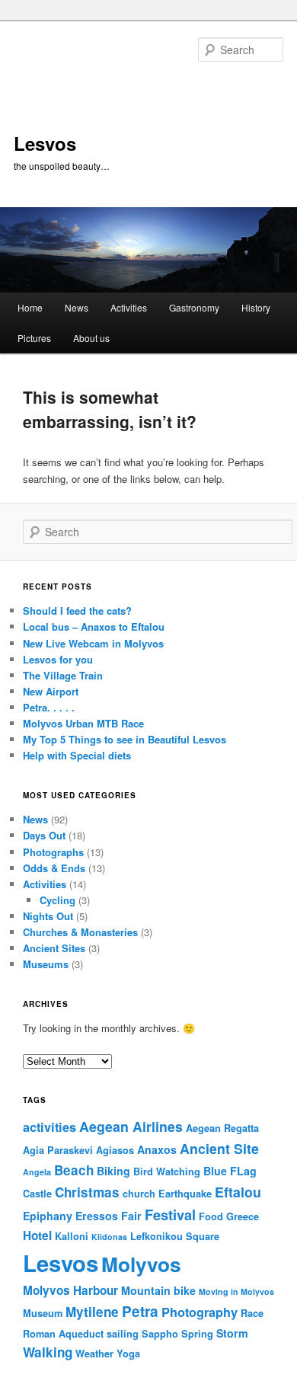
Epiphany (47, 1215)
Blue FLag (230, 1170)
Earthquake (185, 1193)
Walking (47, 1352)
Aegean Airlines (131, 1126)
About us (91, 337)
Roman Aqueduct (63, 1334)
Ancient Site (219, 1148)
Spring (197, 1334)
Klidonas (109, 1236)
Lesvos (45, 143)
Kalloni (71, 1236)
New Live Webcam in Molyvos (93, 643)
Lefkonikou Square (174, 1236)
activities (49, 1127)
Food (211, 1216)
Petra (140, 1311)
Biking (113, 1170)
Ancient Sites (54, 948)
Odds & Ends (54, 868)
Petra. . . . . (49, 707)
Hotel (37, 1235)
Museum (42, 1313)
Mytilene (92, 1311)
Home (30, 307)
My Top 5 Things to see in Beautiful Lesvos (124, 739)
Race (252, 1313)
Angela (37, 1172)
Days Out (44, 835)
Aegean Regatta (222, 1128)
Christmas (87, 1192)
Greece (242, 1216)
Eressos (96, 1215)
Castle (37, 1193)
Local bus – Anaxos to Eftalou (93, 626)
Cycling (57, 900)
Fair (131, 1215)
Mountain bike (158, 1290)
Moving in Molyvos (236, 1291)
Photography (199, 1312)
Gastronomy (194, 307)
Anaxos (157, 1149)
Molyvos (141, 1263)
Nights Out (48, 916)
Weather (94, 1353)
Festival (170, 1214)
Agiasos (115, 1150)
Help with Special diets (77, 755)
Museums (46, 964)
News (76, 307)
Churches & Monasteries (80, 932)
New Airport (50, 691)
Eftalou (238, 1191)
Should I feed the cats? (77, 610)
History (255, 307)
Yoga (128, 1353)
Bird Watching (166, 1171)
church (139, 1193)
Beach (74, 1170)
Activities (128, 307)
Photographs (53, 852)
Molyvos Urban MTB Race (83, 723)
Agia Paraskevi (58, 1150)
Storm (232, 1333)
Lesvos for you (58, 659)
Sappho (160, 1334)
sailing (123, 1334)
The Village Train (63, 675)
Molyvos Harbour (70, 1290)
